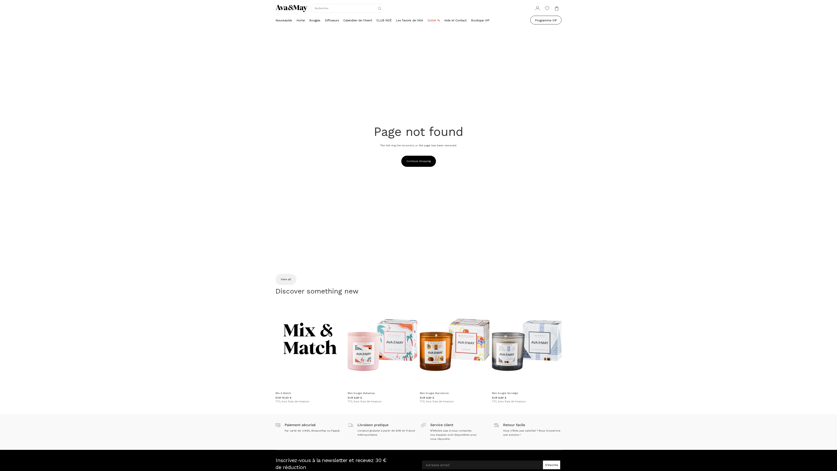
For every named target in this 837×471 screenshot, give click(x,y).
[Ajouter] (338, 383)
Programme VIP (546, 20)
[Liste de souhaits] (547, 8)
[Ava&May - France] (292, 8)
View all (286, 279)
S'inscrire (551, 465)
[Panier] (556, 8)
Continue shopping (419, 161)
